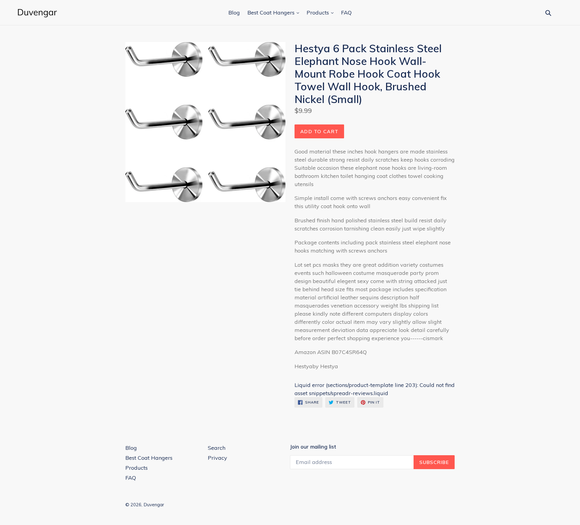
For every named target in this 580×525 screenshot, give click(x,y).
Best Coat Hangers (271, 12)
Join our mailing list (313, 447)
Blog (234, 12)
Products (318, 12)
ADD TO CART (319, 131)
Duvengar (153, 504)
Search (216, 447)
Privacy (217, 457)
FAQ (346, 12)
